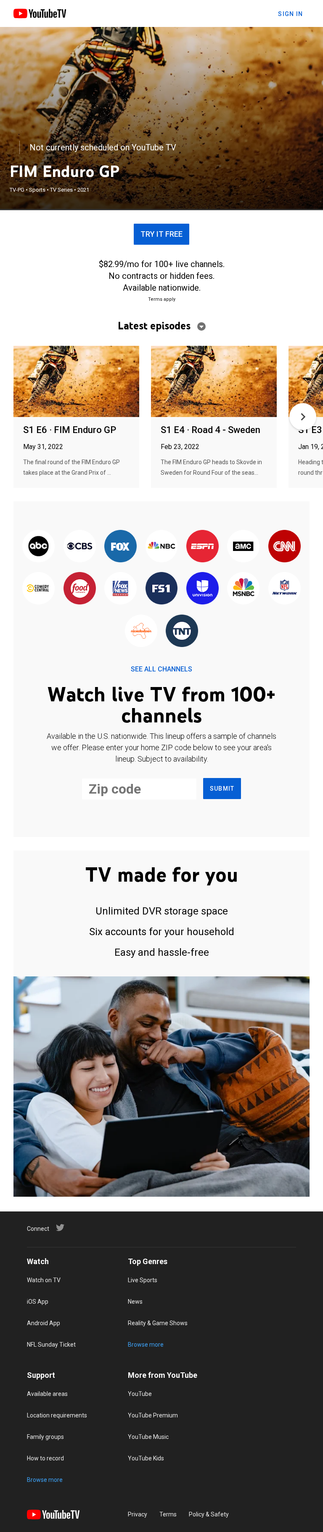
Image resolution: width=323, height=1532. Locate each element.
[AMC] (243, 547)
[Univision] (202, 589)
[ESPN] (202, 547)
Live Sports (142, 1280)
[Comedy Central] (38, 589)
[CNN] (284, 547)
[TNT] (182, 631)
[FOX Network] (120, 547)
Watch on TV (44, 1280)
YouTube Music (148, 1436)
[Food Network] (79, 589)
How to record (45, 1458)
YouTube (140, 1393)
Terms (168, 1514)
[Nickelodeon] (141, 631)
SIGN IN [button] (290, 14)
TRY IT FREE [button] (161, 234)
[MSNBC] (243, 589)
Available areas (47, 1393)
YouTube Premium (153, 1415)
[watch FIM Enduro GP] (76, 382)
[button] (302, 416)
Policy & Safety (209, 1514)
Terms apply (161, 299)
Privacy (137, 1514)
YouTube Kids (146, 1458)
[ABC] (38, 547)
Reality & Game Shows (158, 1323)
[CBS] (79, 547)
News (135, 1301)
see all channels (161, 669)
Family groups (45, 1436)
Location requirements (57, 1415)
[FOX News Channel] (120, 589)
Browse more (146, 1344)
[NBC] (161, 547)
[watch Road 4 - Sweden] (214, 382)
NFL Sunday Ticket (51, 1344)
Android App (43, 1323)
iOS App (37, 1301)
